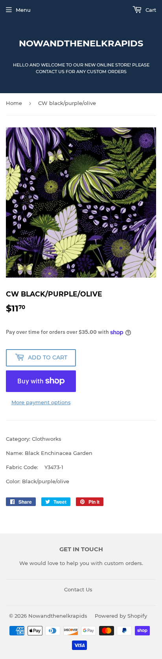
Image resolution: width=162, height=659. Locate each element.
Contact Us (78, 589)
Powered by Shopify (121, 616)
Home (14, 103)
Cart (150, 10)
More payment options (41, 402)
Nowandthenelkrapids (81, 43)
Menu (23, 10)
